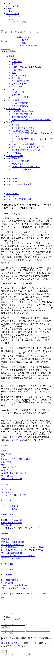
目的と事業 (17, 61)
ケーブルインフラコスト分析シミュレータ (31, 119)
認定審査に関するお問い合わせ (26, 150)
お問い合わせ (12, 6)
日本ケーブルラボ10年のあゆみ (26, 67)
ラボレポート (18, 95)
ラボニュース (18, 92)
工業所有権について (21, 117)
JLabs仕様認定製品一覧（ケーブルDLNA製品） (23, 550)
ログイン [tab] (10, 614)
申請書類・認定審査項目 (23, 128)
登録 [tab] (8, 616)
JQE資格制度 (18, 164)
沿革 (14, 64)
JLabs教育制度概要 (20, 161)
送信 (28, 654)
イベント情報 (12, 100)
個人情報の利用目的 (10, 643)
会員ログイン (12, 14)
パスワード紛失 (19, 22)
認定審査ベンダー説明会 (23, 131)
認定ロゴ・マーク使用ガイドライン (28, 147)
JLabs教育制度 (13, 158)
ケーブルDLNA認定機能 (23, 144)
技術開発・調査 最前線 (22, 111)
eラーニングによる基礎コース (26, 166)
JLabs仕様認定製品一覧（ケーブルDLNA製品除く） (25, 547)
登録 (14, 19)
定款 (14, 72)
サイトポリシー (19, 84)
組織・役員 (17, 70)
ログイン (16, 16)
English (9, 8)
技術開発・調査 (13, 108)
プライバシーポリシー (22, 86)
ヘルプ (9, 11)
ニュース (10, 89)
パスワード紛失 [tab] (13, 619)
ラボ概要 (10, 56)
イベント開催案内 (20, 103)
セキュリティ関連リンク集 (24, 97)
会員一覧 (16, 78)
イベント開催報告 (20, 106)
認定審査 (10, 122)
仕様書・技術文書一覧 (22, 114)
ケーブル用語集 (13, 153)
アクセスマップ (19, 75)
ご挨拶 (15, 59)
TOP (8, 3)
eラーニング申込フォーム (24, 169)
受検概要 (16, 125)
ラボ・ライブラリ (14, 155)
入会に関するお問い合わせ (24, 81)
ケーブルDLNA (19, 440)
